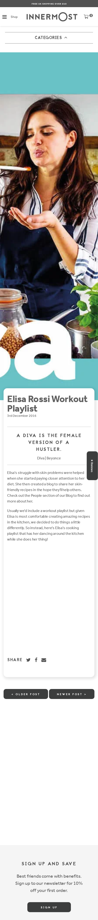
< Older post (25, 694)
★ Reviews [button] (92, 465)
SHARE (15, 660)
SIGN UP (49, 907)
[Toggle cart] (86, 17)
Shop (14, 17)
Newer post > (72, 694)
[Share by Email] (44, 660)
